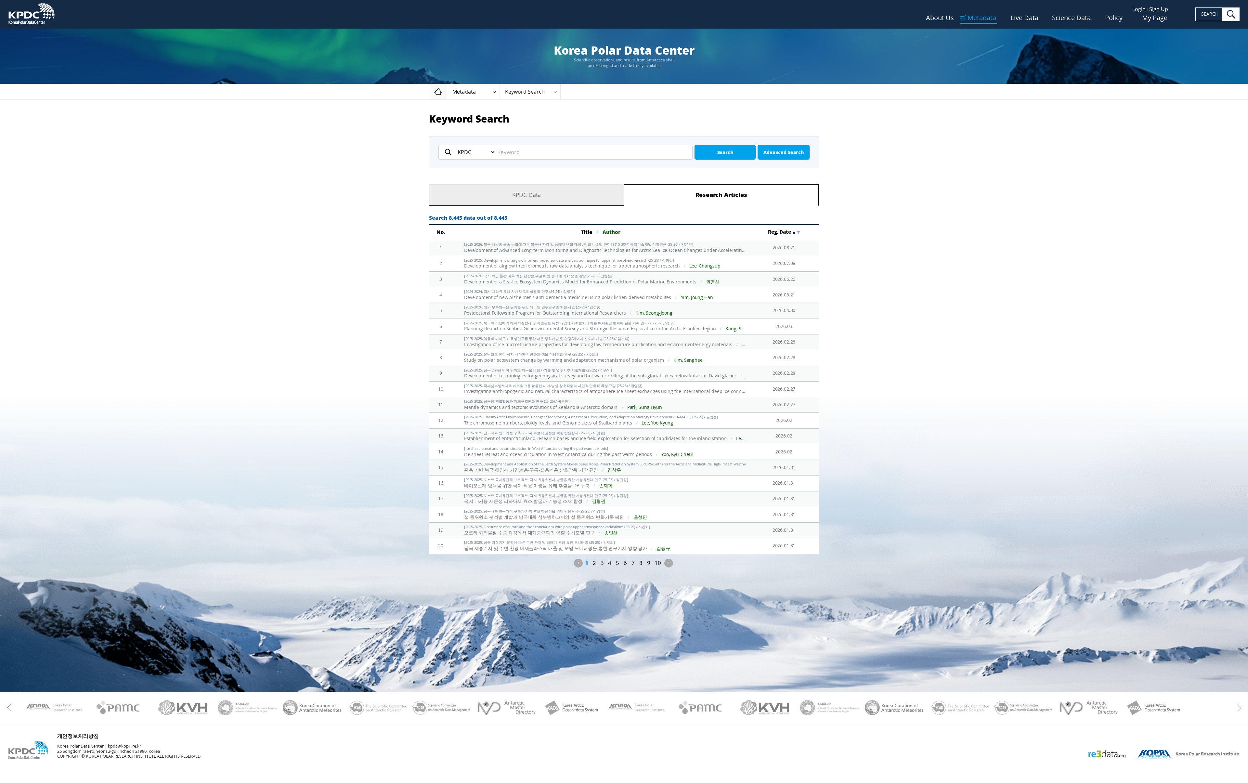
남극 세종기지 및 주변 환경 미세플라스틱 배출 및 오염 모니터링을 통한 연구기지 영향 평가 (567, 546)
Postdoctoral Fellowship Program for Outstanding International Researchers (568, 310)
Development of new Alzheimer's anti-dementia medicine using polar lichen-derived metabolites (588, 295)
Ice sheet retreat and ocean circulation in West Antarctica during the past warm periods (578, 452)
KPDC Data (526, 195)
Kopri (53, 707)
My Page (1154, 18)
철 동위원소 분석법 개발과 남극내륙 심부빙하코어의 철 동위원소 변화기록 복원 (555, 514)
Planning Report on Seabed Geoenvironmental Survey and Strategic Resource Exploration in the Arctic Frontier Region (605, 326)
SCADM (441, 707)
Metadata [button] (464, 92)
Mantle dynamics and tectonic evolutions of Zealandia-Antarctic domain (563, 404)
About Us (940, 18)
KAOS (571, 707)
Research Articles (721, 195)
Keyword (450, 152)
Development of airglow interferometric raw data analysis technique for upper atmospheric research (592, 263)
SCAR (376, 707)
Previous (578, 563)
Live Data (1024, 18)
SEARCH (1209, 14)
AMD (506, 707)
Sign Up (1158, 9)
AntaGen (247, 707)
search (1231, 14)
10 (658, 563)
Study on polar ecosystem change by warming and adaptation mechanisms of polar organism (583, 357)
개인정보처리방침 (78, 736)
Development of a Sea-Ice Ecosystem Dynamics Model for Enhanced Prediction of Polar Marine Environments (592, 279)
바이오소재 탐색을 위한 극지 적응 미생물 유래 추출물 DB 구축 (546, 483)
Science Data (1071, 18)
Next (668, 563)
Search (725, 152)
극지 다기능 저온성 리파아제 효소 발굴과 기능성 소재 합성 (546, 499)
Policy (1114, 18)
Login (1139, 9)
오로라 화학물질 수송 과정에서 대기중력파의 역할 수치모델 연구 (557, 530)
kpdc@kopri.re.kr (124, 746)
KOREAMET (312, 707)
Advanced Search (783, 152)
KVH (182, 707)
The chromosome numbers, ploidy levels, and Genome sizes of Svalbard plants (591, 420)
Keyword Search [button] (525, 92)
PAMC (118, 707)
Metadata (982, 18)
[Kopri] (53, 707)
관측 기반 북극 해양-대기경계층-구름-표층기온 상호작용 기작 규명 (605, 467)
